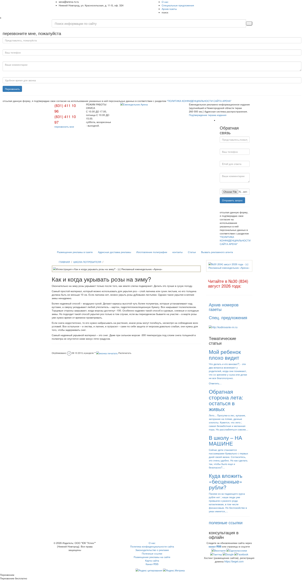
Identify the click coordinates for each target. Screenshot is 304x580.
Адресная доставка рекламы (114, 252)
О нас (165, 2)
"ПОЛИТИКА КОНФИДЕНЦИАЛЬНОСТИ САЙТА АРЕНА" (199, 101)
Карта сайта (152, 560)
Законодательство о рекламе (152, 550)
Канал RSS (152, 564)
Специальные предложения (178, 5)
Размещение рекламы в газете (75, 252)
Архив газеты (169, 9)
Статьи (192, 252)
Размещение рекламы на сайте (152, 557)
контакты (177, 252)
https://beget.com (234, 561)
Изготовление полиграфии (151, 252)
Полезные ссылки (152, 553)
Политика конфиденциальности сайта (152, 546)
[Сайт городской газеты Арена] (152, 104)
